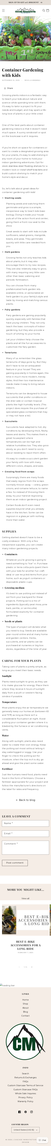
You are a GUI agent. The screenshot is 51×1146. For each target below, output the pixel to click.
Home (25, 1000)
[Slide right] (32, 967)
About (25, 1008)
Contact (25, 1016)
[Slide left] (19, 967)
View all (25, 898)
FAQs (25, 1081)
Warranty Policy (25, 1101)
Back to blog (27, 800)
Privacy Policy (25, 1097)
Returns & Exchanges (25, 1077)
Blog (25, 1012)
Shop (25, 1004)
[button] (3, 10)
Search (25, 1073)
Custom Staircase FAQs (25, 1089)
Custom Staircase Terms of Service (25, 1085)
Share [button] (10, 88)
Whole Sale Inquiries (25, 1093)
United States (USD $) (24, 1130)
